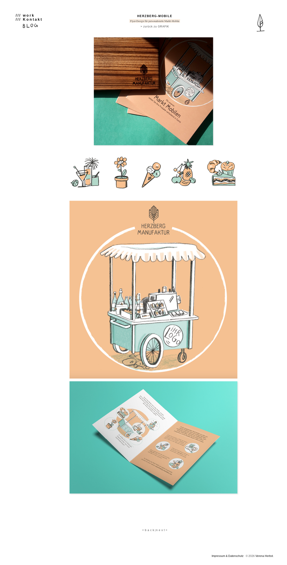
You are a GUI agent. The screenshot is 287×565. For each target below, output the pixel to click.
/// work (25, 15)
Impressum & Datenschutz (228, 556)
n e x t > (161, 530)
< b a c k (148, 530)
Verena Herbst (264, 556)
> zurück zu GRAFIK (155, 26)
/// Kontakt (29, 19)
